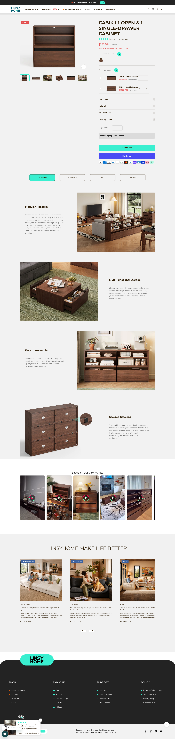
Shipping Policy (149, 694)
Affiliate (59, 707)
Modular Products (30, 9)
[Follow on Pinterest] (156, 731)
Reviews (87, 9)
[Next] (102, 2)
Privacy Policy (148, 699)
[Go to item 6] (82, 77)
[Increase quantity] (146, 78)
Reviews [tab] (133, 177)
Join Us (59, 703)
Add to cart (127, 148)
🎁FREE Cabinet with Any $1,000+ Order (83, 2)
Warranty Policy (149, 703)
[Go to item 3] (48, 77)
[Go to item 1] (25, 77)
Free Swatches (110, 9)
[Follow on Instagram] (150, 731)
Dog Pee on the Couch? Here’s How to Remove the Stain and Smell (140, 609)
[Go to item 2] (36, 77)
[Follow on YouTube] (161, 731)
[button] (104, 39)
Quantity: (104, 128)
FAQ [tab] (102, 177)
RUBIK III (15, 699)
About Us (97, 9)
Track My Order (105, 699)
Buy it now (127, 156)
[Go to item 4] (59, 77)
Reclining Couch (49, 9)
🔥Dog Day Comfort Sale (71, 9)
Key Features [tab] (42, 177)
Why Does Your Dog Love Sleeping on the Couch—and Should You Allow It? (90, 609)
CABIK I (14, 703)
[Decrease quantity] (139, 78)
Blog (57, 690)
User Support (104, 703)
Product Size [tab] (72, 177)
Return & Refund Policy (152, 690)
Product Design (62, 699)
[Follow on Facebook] (145, 731)
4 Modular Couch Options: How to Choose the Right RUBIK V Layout (39, 609)
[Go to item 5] (71, 77)
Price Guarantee (105, 694)
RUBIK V (14, 694)
